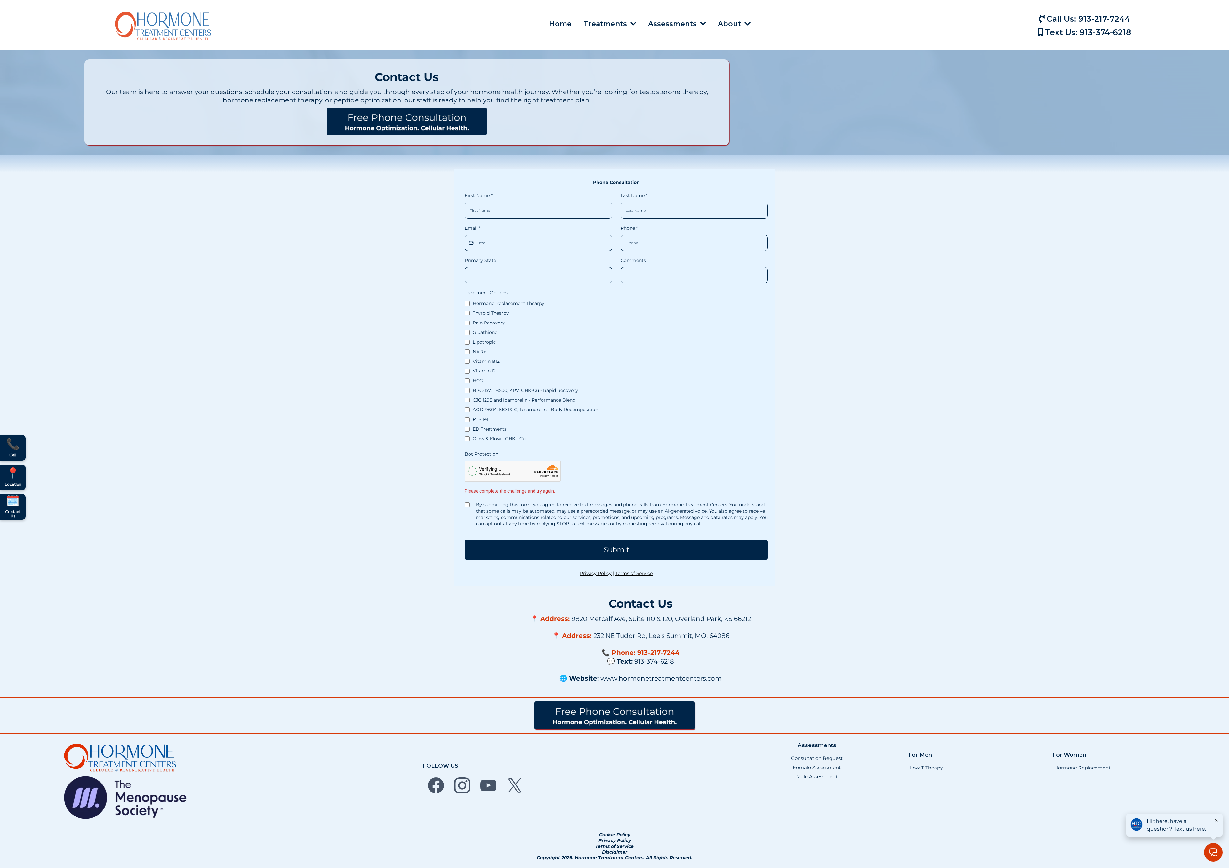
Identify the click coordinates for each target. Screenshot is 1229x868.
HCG (478, 381)
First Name (479, 195)
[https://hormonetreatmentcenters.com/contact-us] (406, 122)
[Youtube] (488, 785)
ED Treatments (490, 429)
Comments (633, 260)
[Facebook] (436, 785)
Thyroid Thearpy (491, 313)
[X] (515, 785)
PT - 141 (480, 419)
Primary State (480, 260)
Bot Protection (481, 454)
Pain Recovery (489, 323)
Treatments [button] (606, 24)
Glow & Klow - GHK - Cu (499, 439)
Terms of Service (634, 573)
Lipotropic (484, 342)
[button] (702, 24)
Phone (629, 228)
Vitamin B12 (486, 361)
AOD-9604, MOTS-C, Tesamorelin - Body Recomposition (535, 409)
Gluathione (485, 332)
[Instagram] (462, 785)
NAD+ (479, 351)
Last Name (634, 195)
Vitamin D (484, 371)
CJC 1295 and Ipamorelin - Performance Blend (524, 400)
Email (472, 228)
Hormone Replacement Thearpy (508, 303)
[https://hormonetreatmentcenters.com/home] (162, 26)
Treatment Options (486, 293)
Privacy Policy (596, 573)
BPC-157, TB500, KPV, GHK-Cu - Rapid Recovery (525, 390)
